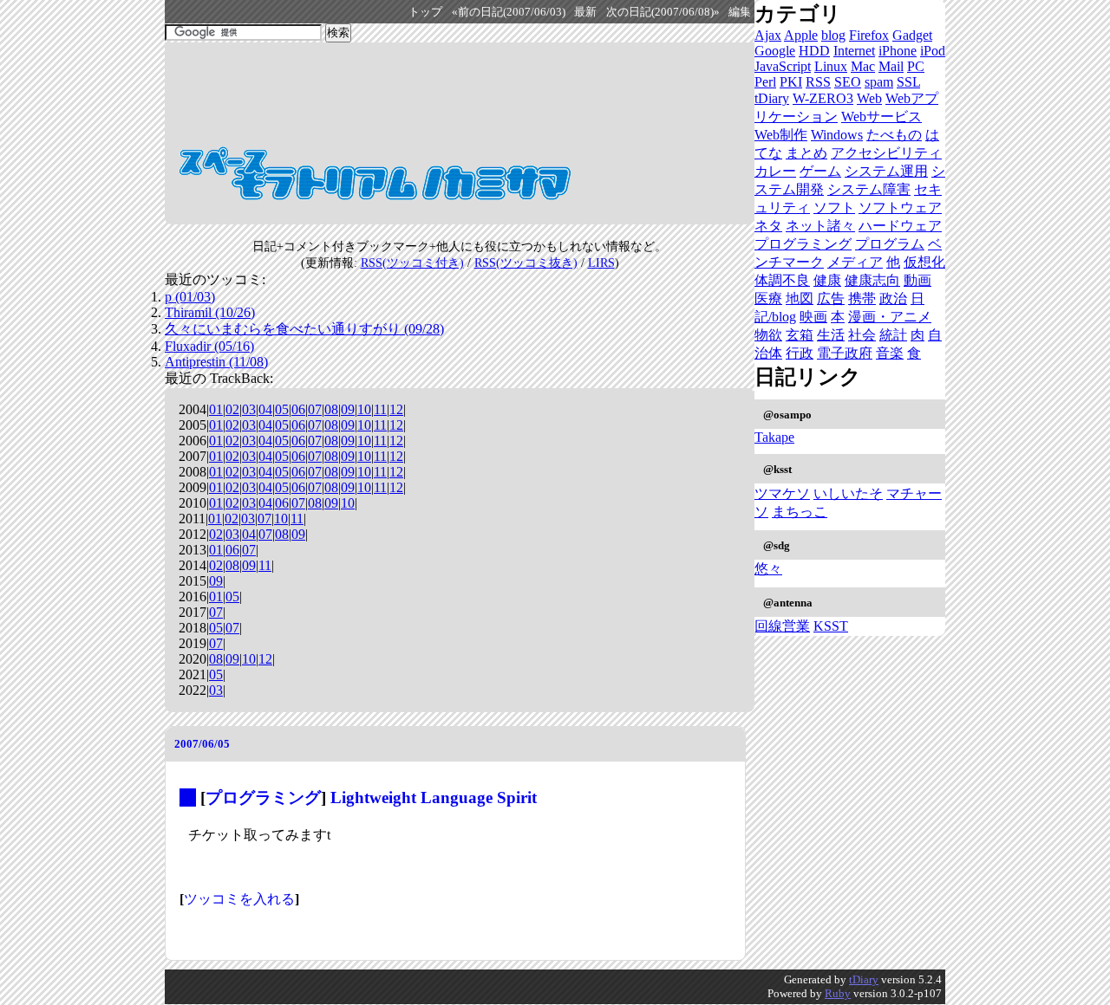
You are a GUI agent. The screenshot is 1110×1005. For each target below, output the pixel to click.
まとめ (806, 153)
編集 (739, 12)
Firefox (869, 35)
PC (915, 66)
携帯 (862, 298)
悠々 (768, 568)
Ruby (838, 993)
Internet (854, 50)
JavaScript (782, 66)
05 (282, 409)
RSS (818, 82)
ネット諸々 (820, 225)
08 (331, 409)
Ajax (767, 35)
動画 (917, 280)
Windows (837, 134)
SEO (847, 82)
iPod (932, 50)
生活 (831, 334)
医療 (768, 298)
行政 (799, 353)
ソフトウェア (900, 207)
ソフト (834, 207)
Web (869, 98)
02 (232, 409)
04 (265, 409)
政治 (893, 298)
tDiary (771, 98)
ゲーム (820, 171)
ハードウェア (900, 225)
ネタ (768, 225)
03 (249, 409)
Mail (891, 66)
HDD (814, 50)
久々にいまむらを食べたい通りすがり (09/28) (304, 328)
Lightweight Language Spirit (433, 797)
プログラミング (263, 797)
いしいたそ (848, 493)
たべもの (894, 134)
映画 (813, 316)
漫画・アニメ (889, 316)
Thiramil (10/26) (210, 312)
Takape (774, 437)
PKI (791, 82)
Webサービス (881, 116)
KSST (830, 626)
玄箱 (799, 334)
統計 (893, 334)
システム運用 (886, 171)
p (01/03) (190, 296)
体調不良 (782, 280)
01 (216, 409)
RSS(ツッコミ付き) (412, 262)
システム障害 (869, 189)
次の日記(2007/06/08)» (663, 12)
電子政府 (844, 353)
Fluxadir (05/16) (209, 346)
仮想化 (924, 262)
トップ (425, 12)
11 (380, 409)
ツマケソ (782, 493)
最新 (585, 12)
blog (833, 35)
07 (315, 409)
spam (879, 82)
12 (396, 409)
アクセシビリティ (886, 153)
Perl (765, 82)
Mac (863, 66)
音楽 (890, 353)
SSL (908, 82)
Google (774, 50)
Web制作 (780, 134)
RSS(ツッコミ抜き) (526, 262)
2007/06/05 (202, 743)
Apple (801, 35)
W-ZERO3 (823, 98)
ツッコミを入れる (239, 899)
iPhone (897, 50)
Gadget (912, 35)
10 (364, 409)
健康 (827, 280)
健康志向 (872, 280)
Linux (830, 66)
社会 (862, 334)
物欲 (768, 334)
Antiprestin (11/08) (216, 361)
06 (298, 409)
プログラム (889, 244)
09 (348, 409)
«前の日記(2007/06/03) (508, 12)
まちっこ (799, 511)
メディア (855, 262)
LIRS (601, 262)
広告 (831, 298)
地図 (799, 298)
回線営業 (782, 626)
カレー (775, 171)
